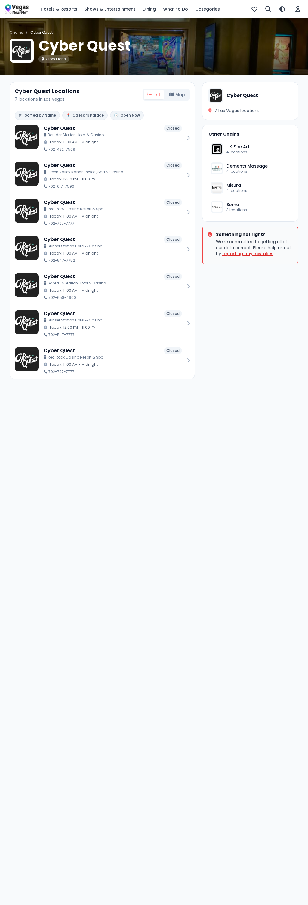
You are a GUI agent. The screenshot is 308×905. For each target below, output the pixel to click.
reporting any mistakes (247, 254)
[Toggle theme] (282, 9)
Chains (16, 32)
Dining (149, 9)
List (156, 95)
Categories (207, 9)
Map (180, 95)
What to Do (175, 9)
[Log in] (297, 9)
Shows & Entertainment (110, 9)
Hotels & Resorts (59, 9)
